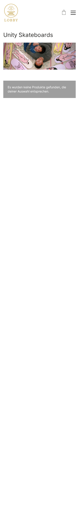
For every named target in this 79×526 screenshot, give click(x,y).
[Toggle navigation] (73, 13)
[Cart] (63, 12)
